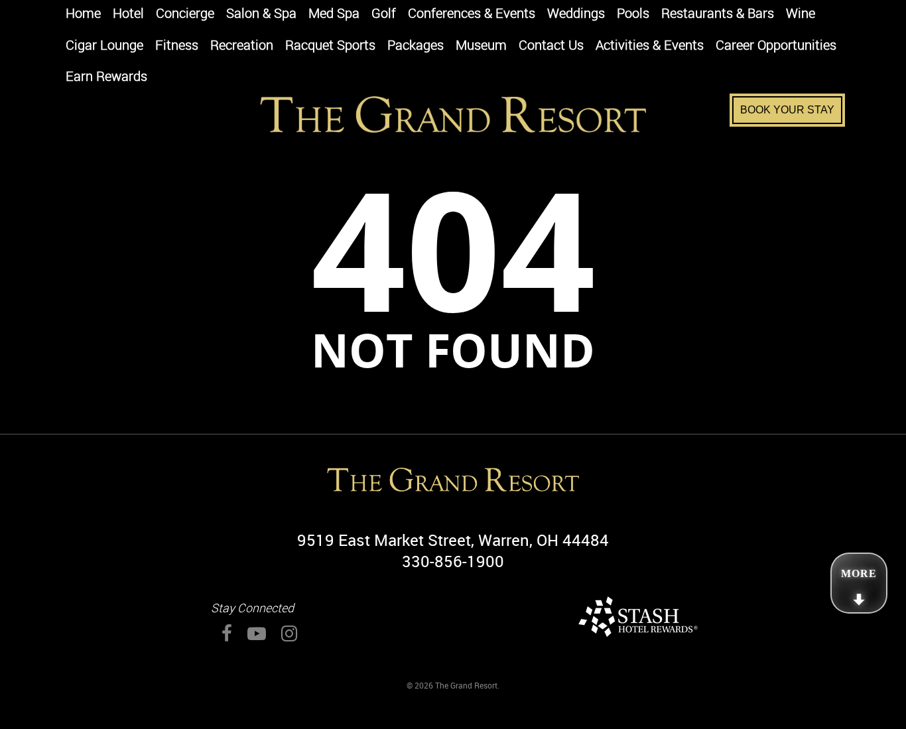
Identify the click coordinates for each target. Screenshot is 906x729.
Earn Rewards (106, 77)
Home (83, 14)
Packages (415, 46)
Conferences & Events (471, 14)
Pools (633, 14)
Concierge (185, 14)
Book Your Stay (787, 109)
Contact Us (551, 46)
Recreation (241, 46)
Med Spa (333, 14)
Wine (800, 14)
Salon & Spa (261, 14)
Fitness (176, 46)
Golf (383, 14)
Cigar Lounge (104, 46)
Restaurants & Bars (717, 14)
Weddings (576, 14)
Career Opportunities (776, 46)
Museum (481, 46)
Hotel (128, 14)
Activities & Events (650, 46)
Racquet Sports (330, 46)
